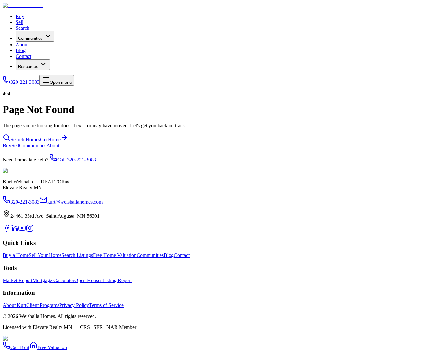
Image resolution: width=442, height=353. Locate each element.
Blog (21, 50)
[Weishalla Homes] (23, 170)
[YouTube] (22, 230)
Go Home (50, 139)
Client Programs (42, 305)
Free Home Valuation (115, 255)
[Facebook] (6, 230)
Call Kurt (19, 347)
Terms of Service (106, 305)
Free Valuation (52, 347)
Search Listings (77, 255)
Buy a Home (16, 255)
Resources (28, 66)
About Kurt (14, 305)
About (22, 44)
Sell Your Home (45, 255)
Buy (20, 16)
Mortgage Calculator (53, 280)
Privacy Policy (74, 305)
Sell (19, 22)
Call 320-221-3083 (76, 159)
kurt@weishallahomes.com (75, 201)
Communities (30, 38)
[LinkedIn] (14, 230)
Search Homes (25, 139)
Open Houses (88, 280)
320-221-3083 (24, 82)
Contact (23, 56)
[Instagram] (30, 230)
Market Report (17, 280)
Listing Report (117, 280)
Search (22, 28)
